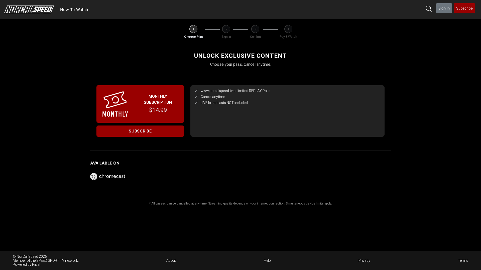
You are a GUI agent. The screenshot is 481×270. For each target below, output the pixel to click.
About (171, 260)
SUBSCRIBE (140, 131)
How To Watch (74, 9)
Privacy (364, 260)
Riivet (36, 264)
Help (267, 260)
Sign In (444, 8)
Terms (463, 260)
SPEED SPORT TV (50, 260)
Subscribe (464, 8)
